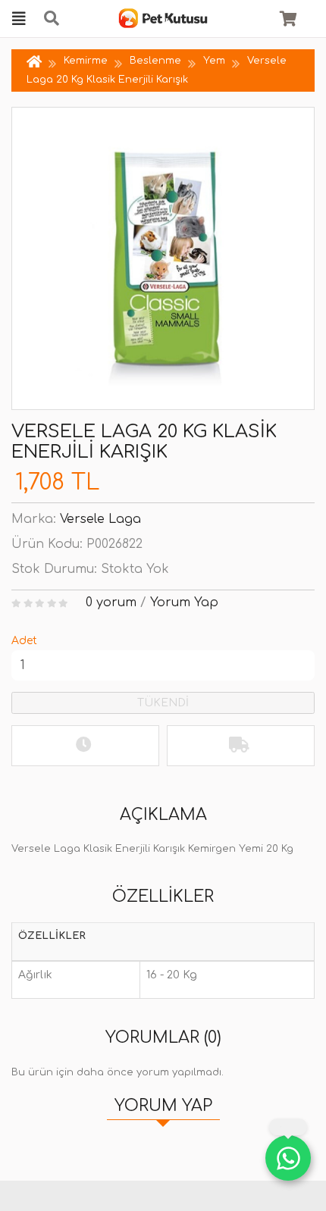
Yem (214, 60)
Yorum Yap (184, 602)
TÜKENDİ (163, 703)
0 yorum (111, 602)
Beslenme (155, 60)
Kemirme (86, 60)
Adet (24, 640)
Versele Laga (100, 519)
